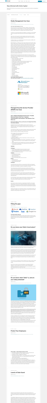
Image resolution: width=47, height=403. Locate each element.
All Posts (8, 14)
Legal (28, 14)
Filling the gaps (16, 204)
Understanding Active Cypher (14, 14)
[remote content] (23, 343)
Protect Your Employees (18, 331)
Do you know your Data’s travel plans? (23, 227)
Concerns (25, 14)
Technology (20, 14)
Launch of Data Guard (18, 373)
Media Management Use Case (20, 21)
